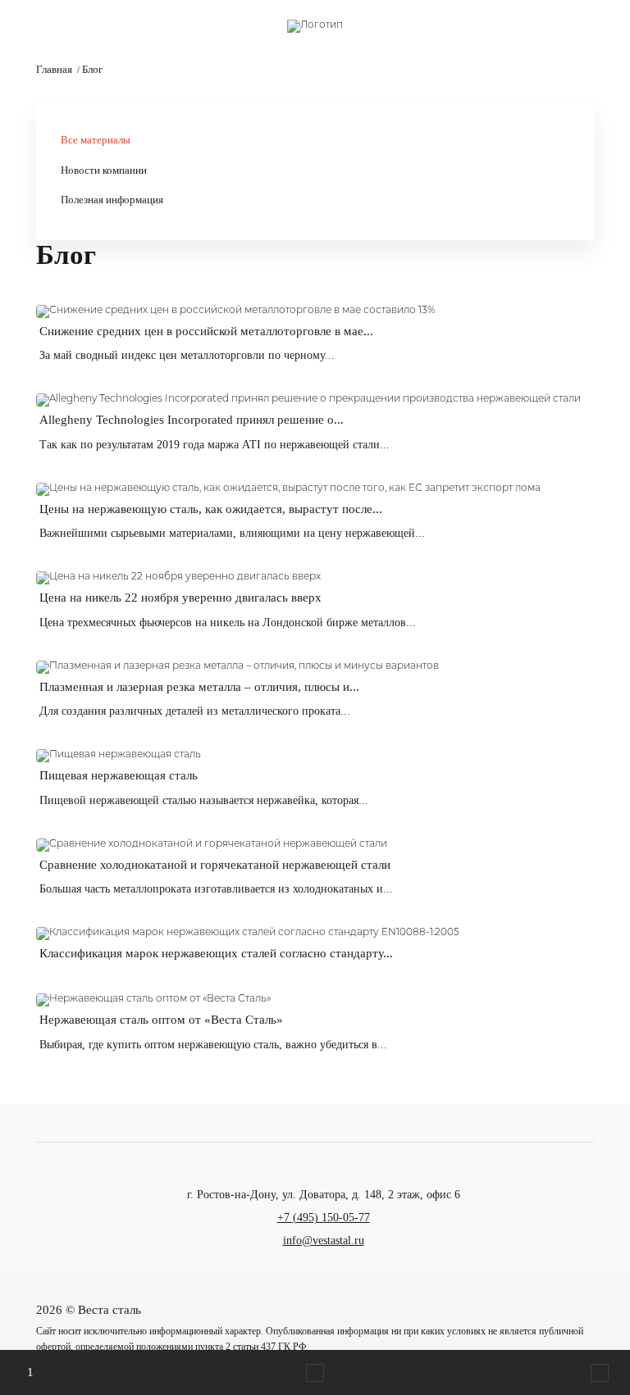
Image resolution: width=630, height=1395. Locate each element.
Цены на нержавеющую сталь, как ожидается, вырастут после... (210, 509)
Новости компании (104, 170)
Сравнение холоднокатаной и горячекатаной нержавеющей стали (214, 864)
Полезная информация (112, 200)
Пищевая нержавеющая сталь (118, 775)
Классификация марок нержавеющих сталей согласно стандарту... (216, 953)
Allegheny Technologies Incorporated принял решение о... (191, 419)
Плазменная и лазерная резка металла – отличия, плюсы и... (199, 686)
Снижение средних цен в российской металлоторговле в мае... (206, 331)
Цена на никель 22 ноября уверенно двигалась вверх (180, 597)
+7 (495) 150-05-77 (323, 1217)
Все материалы (95, 140)
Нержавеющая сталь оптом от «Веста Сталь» (161, 1019)
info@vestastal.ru (323, 1240)
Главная (54, 69)
